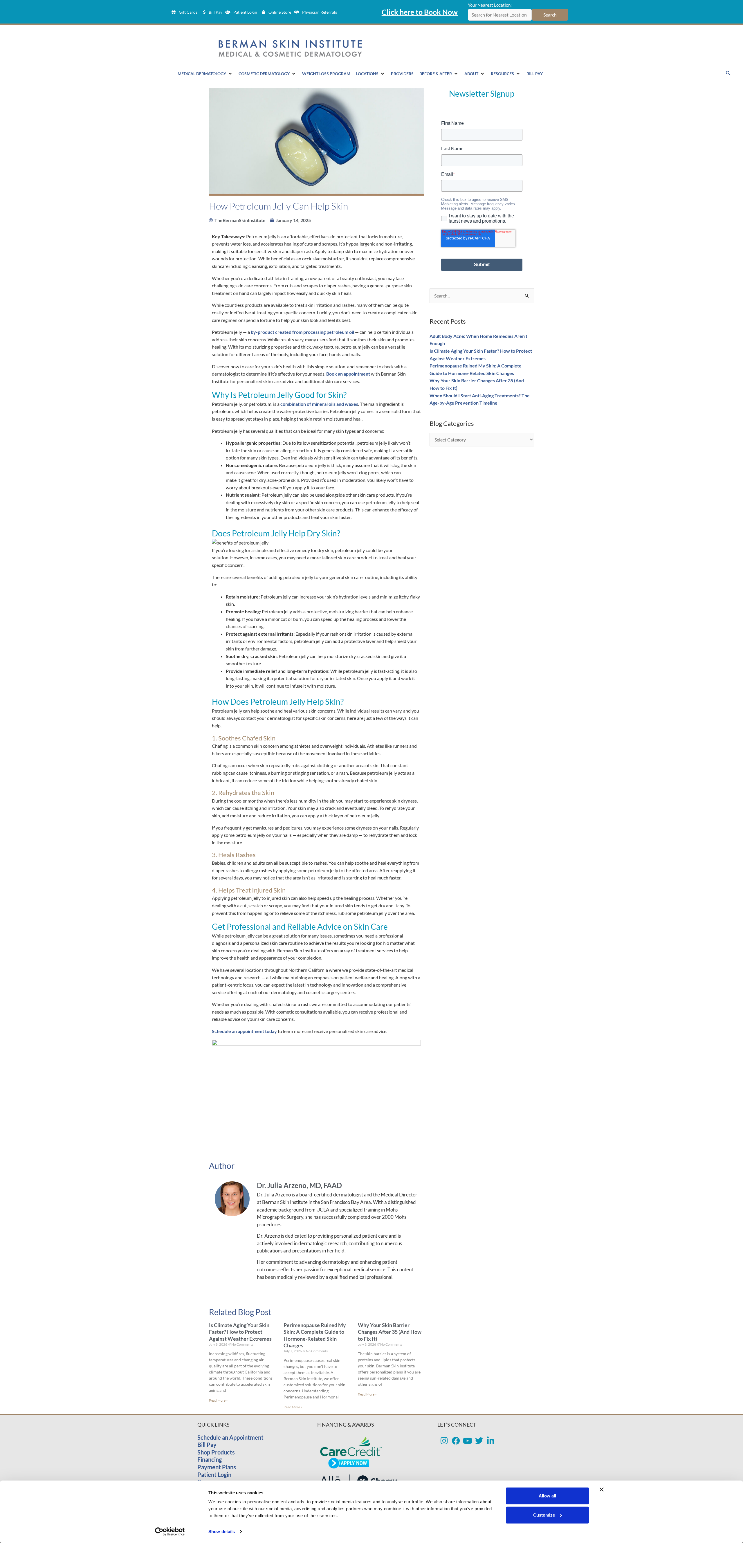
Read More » (218, 1400)
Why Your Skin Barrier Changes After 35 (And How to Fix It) (389, 1332)
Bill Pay (207, 1444)
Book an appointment (348, 373)
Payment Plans (216, 1466)
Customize (544, 1514)
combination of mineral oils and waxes (319, 404)
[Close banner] (602, 1490)
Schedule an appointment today (244, 1031)
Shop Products (216, 1452)
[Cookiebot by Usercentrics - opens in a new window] (170, 1531)
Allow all (547, 1495)
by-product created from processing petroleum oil (302, 332)
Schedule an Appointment (230, 1437)
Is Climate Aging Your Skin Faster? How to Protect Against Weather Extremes (240, 1332)
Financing (209, 1459)
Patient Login (214, 1474)
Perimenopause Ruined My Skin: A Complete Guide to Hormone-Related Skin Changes (315, 1335)
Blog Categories (452, 423)
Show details (221, 1531)
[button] (728, 73)
